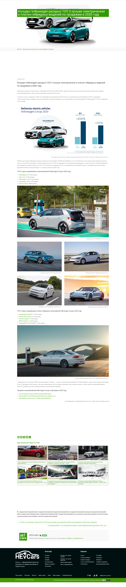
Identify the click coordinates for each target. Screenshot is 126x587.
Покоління (48, 566)
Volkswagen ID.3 (23, 175)
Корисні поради (85, 560)
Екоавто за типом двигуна (66, 559)
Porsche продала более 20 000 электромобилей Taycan (35, 394)
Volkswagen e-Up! (24, 181)
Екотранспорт (49, 562)
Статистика (84, 564)
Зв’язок (34, 575)
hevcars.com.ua (104, 401)
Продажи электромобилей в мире (49, 514)
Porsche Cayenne (24, 319)
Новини (47, 560)
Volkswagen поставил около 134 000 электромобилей (35, 398)
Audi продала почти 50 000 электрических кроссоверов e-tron (37, 396)
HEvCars (19, 49)
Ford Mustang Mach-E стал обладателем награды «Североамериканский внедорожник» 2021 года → (78, 525)
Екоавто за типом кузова (66, 556)
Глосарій (98, 555)
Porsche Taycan (23, 183)
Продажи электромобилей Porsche (28, 512)
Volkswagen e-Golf (24, 179)
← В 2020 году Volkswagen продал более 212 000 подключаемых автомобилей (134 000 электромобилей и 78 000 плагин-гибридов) (57, 522)
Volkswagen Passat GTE (26, 314)
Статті (82, 555)
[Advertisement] (63, 65)
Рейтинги (51, 49)
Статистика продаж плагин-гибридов (27, 516)
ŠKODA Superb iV (24, 321)
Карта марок (56, 575)
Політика (27, 575)
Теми (49, 575)
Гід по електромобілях (87, 562)
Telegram (69, 538)
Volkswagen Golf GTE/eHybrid (27, 323)
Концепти (99, 557)
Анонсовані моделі (66, 562)
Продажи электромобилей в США (67, 514)
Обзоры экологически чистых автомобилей (35, 49)
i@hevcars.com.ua (105, 575)
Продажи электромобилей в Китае (30, 514)
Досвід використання (102, 564)
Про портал (18, 575)
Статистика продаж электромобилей (47, 516)
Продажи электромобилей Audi (61, 512)
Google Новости (78, 538)
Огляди (47, 557)
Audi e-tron (22, 177)
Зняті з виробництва (67, 564)
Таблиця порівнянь (101, 562)
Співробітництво (67, 575)
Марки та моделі (50, 564)
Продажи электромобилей (45, 512)
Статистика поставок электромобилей (86, 514)
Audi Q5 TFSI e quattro (25, 316)
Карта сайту (42, 575)
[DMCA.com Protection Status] (106, 580)
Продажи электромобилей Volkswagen (80, 512)
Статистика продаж (102, 514)
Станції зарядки (85, 557)
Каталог (47, 555)
